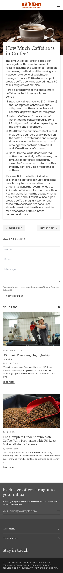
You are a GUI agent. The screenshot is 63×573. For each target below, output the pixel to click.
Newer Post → (48, 228)
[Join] (57, 510)
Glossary (27, 568)
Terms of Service (41, 565)
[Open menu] (7, 5)
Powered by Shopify (46, 568)
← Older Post (14, 228)
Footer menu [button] (10, 538)
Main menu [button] (9, 529)
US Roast (10, 562)
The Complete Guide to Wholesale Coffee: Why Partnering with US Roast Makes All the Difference (29, 440)
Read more (9, 381)
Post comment (14, 296)
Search (26, 562)
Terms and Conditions (16, 565)
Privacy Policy (41, 562)
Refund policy (11, 568)
